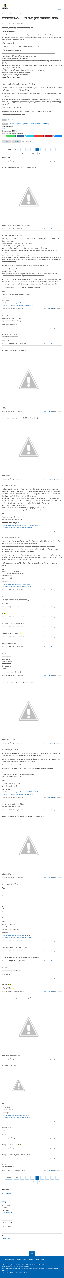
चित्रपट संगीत (26, 124)
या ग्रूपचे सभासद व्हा (7, 1212)
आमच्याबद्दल (22, 1267)
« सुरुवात (8, 150)
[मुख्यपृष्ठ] (5, 6)
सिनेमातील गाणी (45, 124)
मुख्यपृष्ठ (8, 14)
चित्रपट (4, 129)
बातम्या (37, 1260)
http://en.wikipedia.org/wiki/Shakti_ (13, 935)
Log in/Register (7, 1193)
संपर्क (27, 1267)
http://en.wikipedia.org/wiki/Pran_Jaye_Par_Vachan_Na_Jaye (21, 525)
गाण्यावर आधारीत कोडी (35, 124)
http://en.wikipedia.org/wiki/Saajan (13, 303)
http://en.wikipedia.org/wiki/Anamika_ (14, 1115)
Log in (6, 142)
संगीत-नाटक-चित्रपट (11, 120)
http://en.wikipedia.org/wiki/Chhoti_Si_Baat (16, 584)
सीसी (43, 1260)
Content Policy (23, 1272)
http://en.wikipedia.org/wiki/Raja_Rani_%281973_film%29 (20, 792)
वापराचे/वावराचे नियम (7, 1267)
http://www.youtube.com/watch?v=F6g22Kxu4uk (17, 1117)
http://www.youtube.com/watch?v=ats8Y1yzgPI (17, 586)
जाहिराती (31, 1260)
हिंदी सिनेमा (20, 124)
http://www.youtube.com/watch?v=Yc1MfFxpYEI (17, 527)
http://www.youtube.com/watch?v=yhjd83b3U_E (17, 794)
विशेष (25, 1260)
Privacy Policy (14, 1272)
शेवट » (40, 154)
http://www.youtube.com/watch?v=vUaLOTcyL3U (17, 937)
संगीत (17, 120)
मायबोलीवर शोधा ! (7, 1238)
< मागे (16, 150)
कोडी (10, 124)
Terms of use (5, 1272)
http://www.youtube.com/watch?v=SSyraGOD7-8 (17, 305)
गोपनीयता (16, 1267)
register (17, 142)
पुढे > (33, 154)
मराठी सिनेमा (14, 124)
